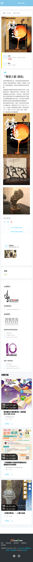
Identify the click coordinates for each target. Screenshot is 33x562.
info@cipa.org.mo (10, 335)
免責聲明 (3, 545)
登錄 (19, 3)
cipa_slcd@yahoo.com (11, 366)
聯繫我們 (23, 543)
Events (9, 13)
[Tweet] (8, 221)
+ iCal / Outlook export (16, 227)
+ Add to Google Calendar (16, 231)
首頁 (4, 13)
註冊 (23, 3)
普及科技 (24, 550)
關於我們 (16, 543)
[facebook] (19, 556)
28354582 (8, 364)
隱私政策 (8, 543)
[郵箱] (11, 221)
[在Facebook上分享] (4, 221)
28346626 (8, 333)
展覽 (5, 72)
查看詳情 (7, 423)
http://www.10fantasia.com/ (13, 368)
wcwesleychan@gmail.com (13, 309)
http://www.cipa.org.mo (12, 337)
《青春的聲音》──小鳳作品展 (14, 513)
